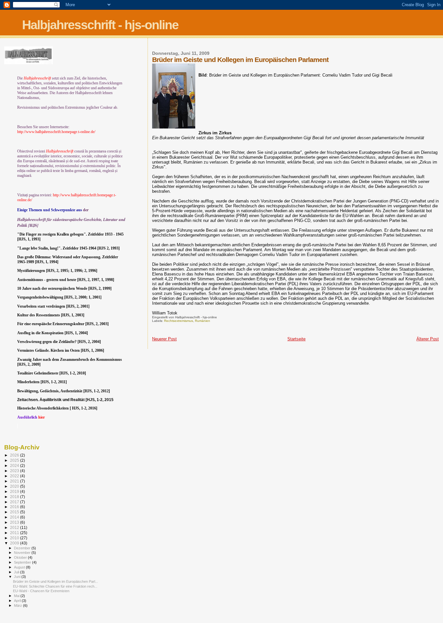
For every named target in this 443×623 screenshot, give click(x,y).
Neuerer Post (164, 338)
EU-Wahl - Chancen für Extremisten (41, 591)
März (18, 605)
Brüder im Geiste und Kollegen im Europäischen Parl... (55, 581)
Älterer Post (427, 338)
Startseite (296, 338)
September (23, 562)
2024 (15, 465)
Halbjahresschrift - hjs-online (100, 25)
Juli (17, 572)
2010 (15, 538)
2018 (15, 497)
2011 (15, 533)
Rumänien (202, 321)
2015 (15, 512)
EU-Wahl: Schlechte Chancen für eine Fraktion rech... (55, 586)
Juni (17, 577)
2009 (15, 543)
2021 (15, 481)
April (18, 601)
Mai (17, 596)
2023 (15, 471)
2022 (15, 476)
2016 (15, 507)
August (20, 567)
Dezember (22, 548)
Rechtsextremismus (178, 321)
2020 (15, 486)
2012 (15, 527)
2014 (15, 517)
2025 (15, 460)
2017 (15, 502)
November (22, 553)
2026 (15, 455)
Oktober (21, 557)
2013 (15, 522)
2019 (15, 491)
